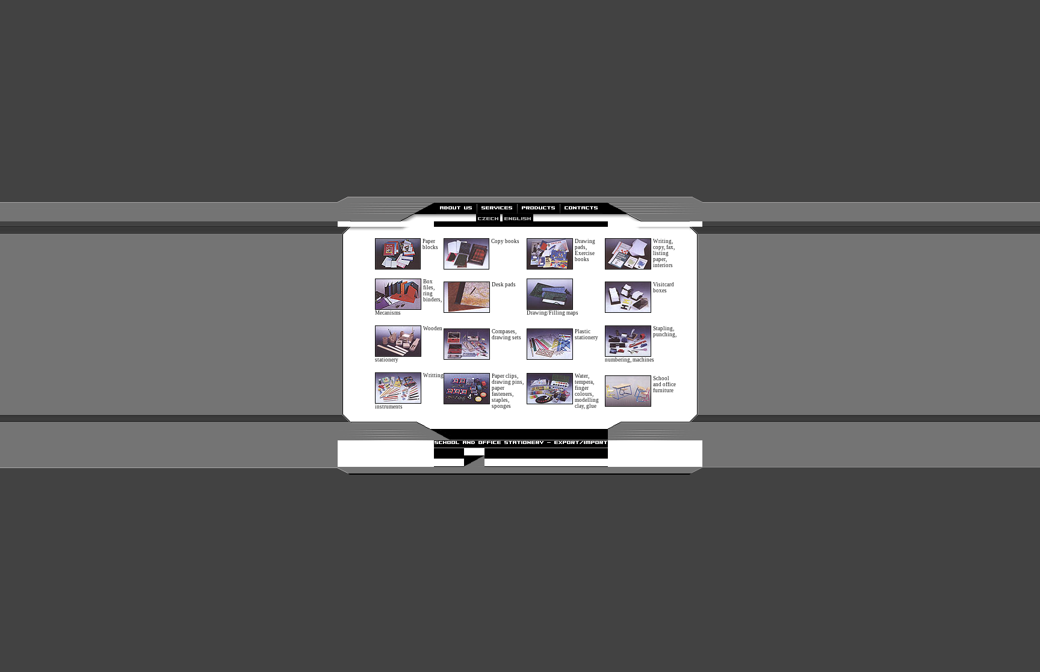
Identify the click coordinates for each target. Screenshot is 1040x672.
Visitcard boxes (663, 288)
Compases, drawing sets (506, 334)
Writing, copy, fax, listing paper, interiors (664, 253)
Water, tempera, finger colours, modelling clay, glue (587, 391)
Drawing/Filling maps (552, 313)
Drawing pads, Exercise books (585, 250)
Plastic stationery (586, 334)
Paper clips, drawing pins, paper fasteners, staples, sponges (508, 391)
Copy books (505, 241)
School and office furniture (664, 384)
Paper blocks (430, 244)
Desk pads (504, 285)
